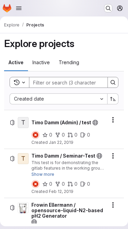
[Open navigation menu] (18, 8)
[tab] (16, 62)
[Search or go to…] (108, 8)
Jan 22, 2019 (61, 142)
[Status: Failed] (35, 135)
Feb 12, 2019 (61, 191)
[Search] (113, 82)
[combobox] (58, 98)
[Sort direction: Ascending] (113, 98)
